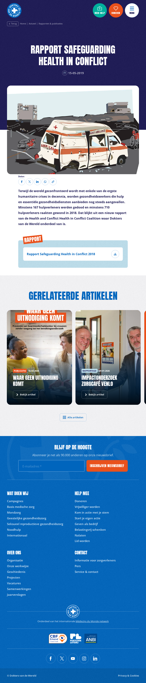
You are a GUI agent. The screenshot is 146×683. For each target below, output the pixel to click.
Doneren (81, 501)
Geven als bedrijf (86, 524)
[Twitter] (29, 181)
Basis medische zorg (20, 507)
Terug (14, 23)
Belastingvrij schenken (90, 529)
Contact (81, 553)
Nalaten (80, 535)
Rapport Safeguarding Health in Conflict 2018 (61, 254)
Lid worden (82, 541)
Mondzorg (14, 512)
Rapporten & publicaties (51, 24)
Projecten (13, 577)
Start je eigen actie (87, 518)
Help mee (82, 493)
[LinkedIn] (37, 181)
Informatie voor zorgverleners (95, 560)
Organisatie (15, 560)
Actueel (32, 24)
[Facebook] (21, 181)
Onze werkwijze (18, 566)
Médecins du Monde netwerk (92, 621)
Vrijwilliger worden (87, 507)
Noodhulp (14, 529)
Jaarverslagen (16, 594)
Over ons (14, 553)
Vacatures (14, 583)
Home (23, 24)
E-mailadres (32, 466)
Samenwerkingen (19, 589)
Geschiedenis (16, 572)
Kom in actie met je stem (92, 512)
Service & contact (86, 572)
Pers (78, 566)
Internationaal (17, 535)
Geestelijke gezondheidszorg (26, 518)
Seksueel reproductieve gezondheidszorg (35, 524)
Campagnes (15, 501)
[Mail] (45, 181)
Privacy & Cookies (128, 675)
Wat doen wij (17, 493)
